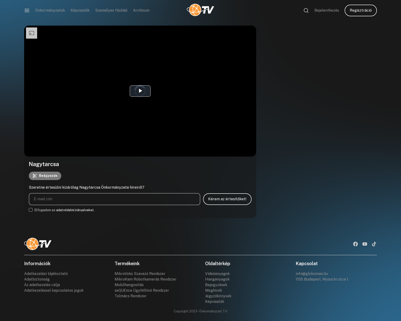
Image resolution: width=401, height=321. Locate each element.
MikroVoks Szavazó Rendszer (140, 273)
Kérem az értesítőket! (227, 199)
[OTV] (200, 10)
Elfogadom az (64, 210)
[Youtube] (365, 244)
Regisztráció (361, 10)
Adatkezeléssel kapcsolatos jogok (54, 290)
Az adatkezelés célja (42, 285)
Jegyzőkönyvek (218, 296)
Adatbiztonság (37, 279)
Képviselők (80, 10)
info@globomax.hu (312, 273)
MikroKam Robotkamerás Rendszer (146, 279)
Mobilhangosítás (129, 285)
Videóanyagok (217, 273)
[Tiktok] (374, 244)
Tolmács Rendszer (131, 296)
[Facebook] (355, 244)
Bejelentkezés (326, 10)
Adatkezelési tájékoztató (46, 273)
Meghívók (213, 290)
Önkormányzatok (50, 10)
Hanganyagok (217, 279)
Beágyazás (48, 175)
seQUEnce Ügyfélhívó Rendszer (142, 290)
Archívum (141, 10)
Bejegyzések (216, 285)
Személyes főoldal (111, 10)
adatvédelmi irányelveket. (75, 210)
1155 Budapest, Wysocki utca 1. (322, 279)
